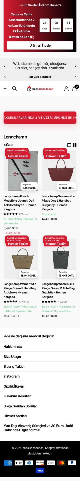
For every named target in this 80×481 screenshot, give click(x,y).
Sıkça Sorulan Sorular (20, 406)
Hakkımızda (13, 346)
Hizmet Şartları (15, 416)
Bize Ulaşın (12, 356)
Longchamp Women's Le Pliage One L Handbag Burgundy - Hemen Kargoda (58, 202)
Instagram (12, 376)
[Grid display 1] (69, 145)
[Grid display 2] (74, 145)
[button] (5, 65)
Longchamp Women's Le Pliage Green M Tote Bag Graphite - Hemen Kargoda (58, 290)
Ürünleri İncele (40, 45)
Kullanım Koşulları (17, 396)
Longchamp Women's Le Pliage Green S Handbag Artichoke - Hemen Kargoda (20, 290)
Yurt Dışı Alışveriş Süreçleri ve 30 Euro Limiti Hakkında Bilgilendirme (38, 427)
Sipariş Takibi (14, 366)
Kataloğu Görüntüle (6, 88)
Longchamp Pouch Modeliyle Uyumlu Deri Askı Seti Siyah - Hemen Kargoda (20, 202)
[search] (14, 88)
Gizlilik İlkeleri (14, 386)
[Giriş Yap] (66, 88)
